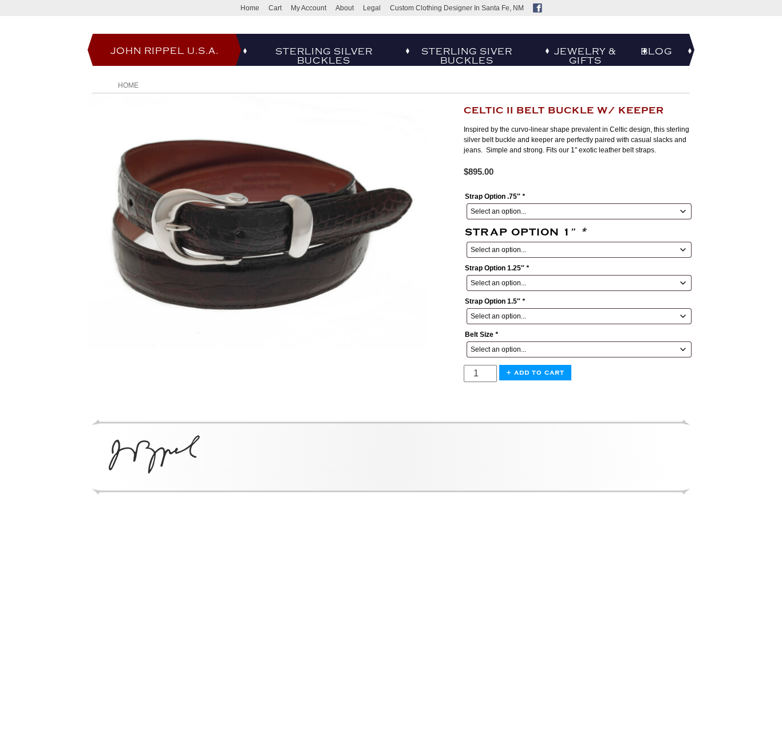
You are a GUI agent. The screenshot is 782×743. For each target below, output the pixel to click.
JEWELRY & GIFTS (585, 56)
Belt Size (481, 335)
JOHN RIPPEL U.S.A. (164, 51)
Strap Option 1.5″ (495, 301)
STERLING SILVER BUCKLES (324, 56)
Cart (275, 8)
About (344, 8)
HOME (128, 85)
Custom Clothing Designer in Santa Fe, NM (457, 8)
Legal (372, 8)
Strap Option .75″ (495, 196)
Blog (656, 51)
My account (308, 8)
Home (249, 8)
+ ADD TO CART (535, 372)
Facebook (537, 8)
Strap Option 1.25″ (497, 268)
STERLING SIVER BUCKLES (466, 56)
